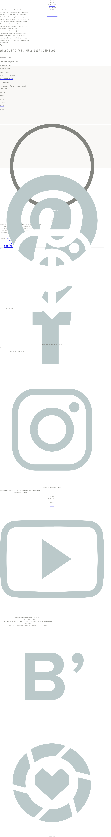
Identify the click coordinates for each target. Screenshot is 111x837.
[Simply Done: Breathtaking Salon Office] (52, 166)
